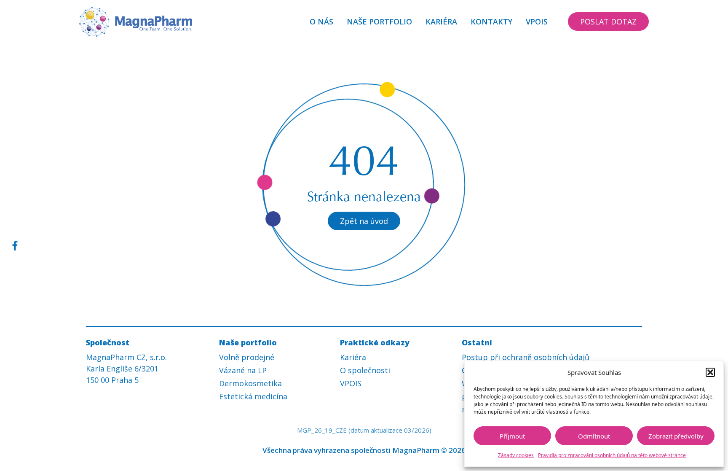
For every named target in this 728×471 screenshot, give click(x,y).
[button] (710, 372)
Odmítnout (594, 436)
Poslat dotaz (608, 21)
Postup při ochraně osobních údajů (525, 357)
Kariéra (441, 21)
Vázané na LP (243, 370)
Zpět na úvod (364, 221)
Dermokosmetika (250, 383)
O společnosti (365, 370)
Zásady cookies (516, 455)
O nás (321, 21)
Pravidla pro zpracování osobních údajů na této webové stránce (612, 455)
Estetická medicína (253, 396)
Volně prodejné (246, 357)
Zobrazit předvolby (676, 436)
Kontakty (491, 21)
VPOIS (537, 21)
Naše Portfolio (379, 21)
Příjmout (512, 436)
